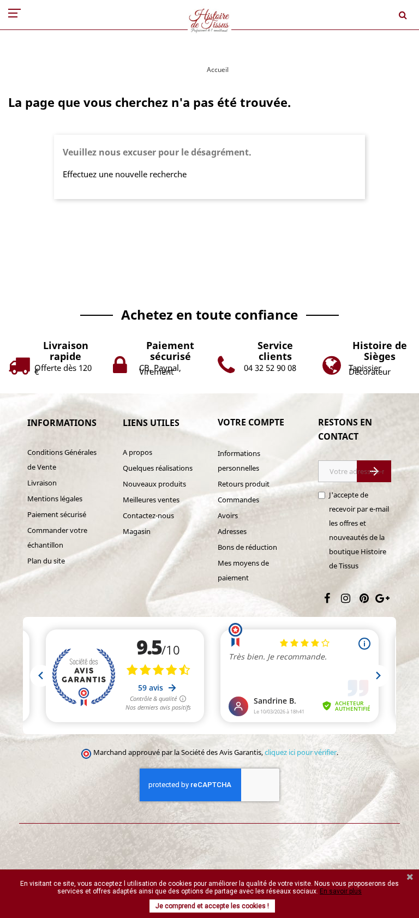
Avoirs (228, 515)
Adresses (232, 531)
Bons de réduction (247, 547)
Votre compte (251, 422)
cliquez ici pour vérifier (301, 752)
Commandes (238, 500)
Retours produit (244, 484)
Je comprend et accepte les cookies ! (212, 906)
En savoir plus (341, 891)
